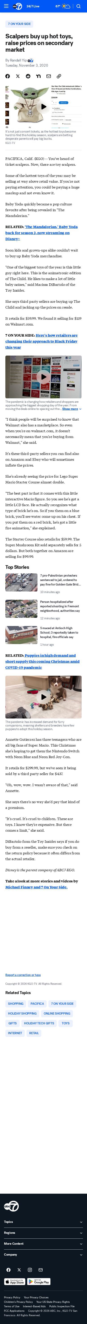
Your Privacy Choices (36, 1297)
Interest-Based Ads (34, 1306)
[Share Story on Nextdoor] (38, 76)
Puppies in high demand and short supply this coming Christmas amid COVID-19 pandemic (42, 661)
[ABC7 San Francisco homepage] (17, 6)
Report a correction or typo (23, 975)
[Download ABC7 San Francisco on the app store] (14, 1281)
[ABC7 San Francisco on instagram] (29, 1270)
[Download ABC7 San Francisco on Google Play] (39, 1281)
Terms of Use (11, 1306)
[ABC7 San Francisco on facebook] (8, 1270)
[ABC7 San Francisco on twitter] (19, 1270)
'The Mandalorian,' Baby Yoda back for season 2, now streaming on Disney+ (41, 232)
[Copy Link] (59, 76)
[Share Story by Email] (48, 76)
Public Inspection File (62, 1306)
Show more (70, 409)
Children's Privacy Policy (18, 1302)
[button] (6, 6)
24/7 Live (33, 6)
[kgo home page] (11, 1206)
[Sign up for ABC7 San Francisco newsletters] (40, 1270)
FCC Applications (14, 1311)
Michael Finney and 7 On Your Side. (36, 887)
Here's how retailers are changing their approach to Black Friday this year (41, 341)
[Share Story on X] (18, 76)
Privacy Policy (12, 1297)
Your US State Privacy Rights (53, 1302)
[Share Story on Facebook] (7, 76)
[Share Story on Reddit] (28, 76)
